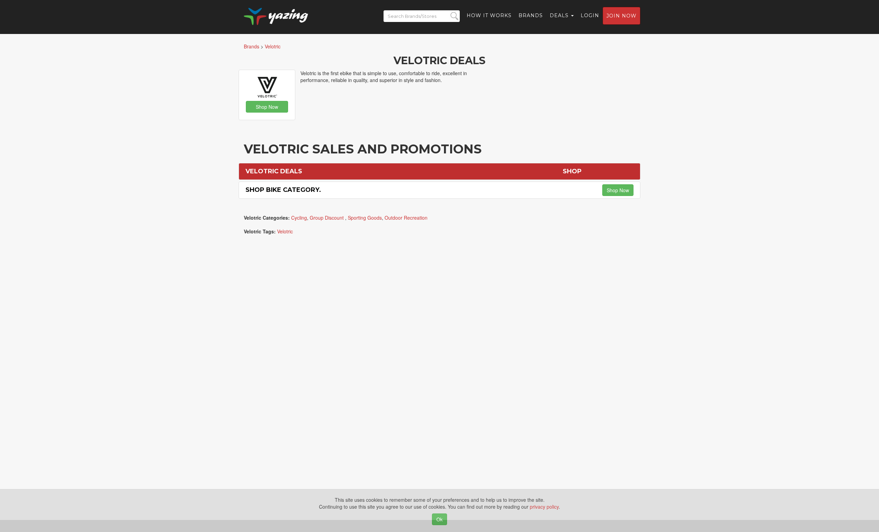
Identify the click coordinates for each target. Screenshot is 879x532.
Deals (560, 15)
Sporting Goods (365, 217)
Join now (621, 16)
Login (590, 15)
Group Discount (327, 217)
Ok (439, 519)
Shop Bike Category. (283, 190)
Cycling (299, 217)
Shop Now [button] (267, 106)
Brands (530, 15)
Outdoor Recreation (406, 217)
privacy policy (544, 506)
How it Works (489, 15)
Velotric (285, 231)
